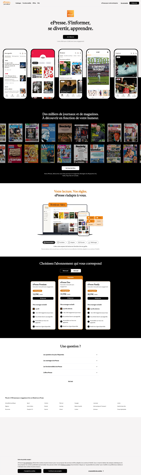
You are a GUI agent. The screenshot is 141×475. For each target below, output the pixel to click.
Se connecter (124, 3)
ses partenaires (28, 463)
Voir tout (70, 381)
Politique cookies (65, 465)
